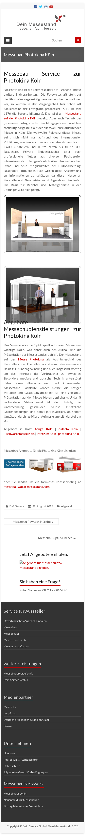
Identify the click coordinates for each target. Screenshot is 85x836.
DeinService (16, 506)
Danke (8, 726)
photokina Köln (68, 433)
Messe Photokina (31, 359)
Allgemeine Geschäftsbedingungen (26, 772)
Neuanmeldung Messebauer (21, 799)
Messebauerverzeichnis (18, 673)
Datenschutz (12, 766)
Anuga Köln (43, 429)
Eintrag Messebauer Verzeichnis (23, 806)
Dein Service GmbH (16, 679)
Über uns (9, 753)
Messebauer (11, 633)
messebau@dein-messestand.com (27, 486)
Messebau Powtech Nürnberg (31, 521)
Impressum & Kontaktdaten (21, 759)
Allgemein (67, 506)
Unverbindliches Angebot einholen (25, 621)
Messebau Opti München (57, 538)
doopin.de (10, 713)
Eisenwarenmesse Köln (19, 433)
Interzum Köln (46, 433)
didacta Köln (68, 429)
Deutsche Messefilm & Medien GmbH (27, 719)
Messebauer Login (15, 793)
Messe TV (10, 707)
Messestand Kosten (16, 646)
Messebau (10, 627)
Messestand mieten (16, 640)
